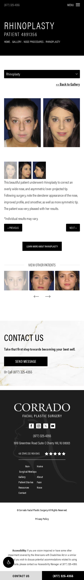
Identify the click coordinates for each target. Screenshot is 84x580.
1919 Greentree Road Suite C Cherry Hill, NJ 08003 (42, 442)
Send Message (25, 361)
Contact (22, 493)
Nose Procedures (33, 41)
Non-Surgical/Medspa (27, 468)
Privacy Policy (42, 519)
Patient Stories (26, 482)
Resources (24, 487)
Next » (73, 228)
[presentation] (36, 296)
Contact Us (24, 337)
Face (39, 482)
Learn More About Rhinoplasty (42, 246)
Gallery (16, 41)
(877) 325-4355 (12, 4)
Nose (39, 487)
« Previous (13, 228)
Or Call (18, 372)
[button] (8, 562)
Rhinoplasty (53, 41)
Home (7, 41)
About (40, 477)
